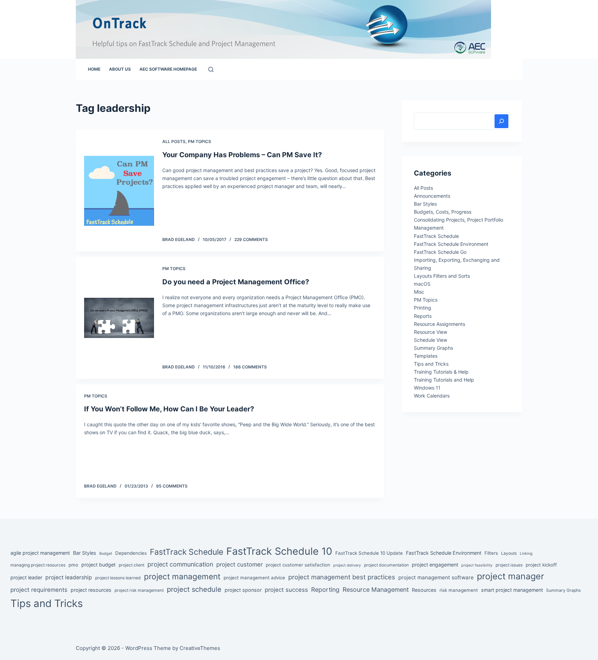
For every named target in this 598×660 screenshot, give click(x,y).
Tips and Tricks (431, 364)
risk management (459, 590)
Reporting (325, 589)
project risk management (139, 590)
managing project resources (37, 565)
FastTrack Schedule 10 (279, 551)
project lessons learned (118, 577)
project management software (436, 577)
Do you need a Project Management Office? (235, 282)
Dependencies (131, 553)
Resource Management (376, 589)
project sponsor (243, 590)
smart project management (512, 590)
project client (131, 565)
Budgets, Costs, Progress (442, 212)
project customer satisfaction (298, 565)
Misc (419, 292)
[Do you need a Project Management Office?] (119, 318)
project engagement (435, 565)
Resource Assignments (439, 324)
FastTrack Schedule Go (440, 252)
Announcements (432, 196)
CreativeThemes (200, 648)
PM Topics (199, 141)
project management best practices (341, 577)
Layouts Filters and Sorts (442, 276)
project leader (26, 577)
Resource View (430, 332)
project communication (180, 564)
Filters (491, 553)
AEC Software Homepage (168, 69)
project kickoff (541, 565)
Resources (424, 590)
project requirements (38, 589)
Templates (425, 356)
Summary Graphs (433, 348)
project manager (510, 576)
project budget (98, 565)
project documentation (386, 565)
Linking (526, 553)
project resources (91, 590)
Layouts (509, 553)
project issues (509, 565)
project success (286, 589)
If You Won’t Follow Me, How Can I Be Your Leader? (169, 409)
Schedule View (430, 340)
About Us (120, 69)
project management (182, 576)
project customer (239, 564)
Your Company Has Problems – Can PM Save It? (242, 155)
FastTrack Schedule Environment (451, 244)
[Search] (211, 69)
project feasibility (476, 565)
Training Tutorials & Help (441, 372)
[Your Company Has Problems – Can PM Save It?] (119, 191)
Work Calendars (432, 396)
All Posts (173, 141)
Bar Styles (425, 204)
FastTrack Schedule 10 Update (369, 553)
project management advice (254, 577)
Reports (423, 316)
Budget (105, 553)
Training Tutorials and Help (444, 380)
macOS (422, 284)
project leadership (68, 577)
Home (94, 69)
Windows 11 (427, 388)
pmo (73, 565)
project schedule (194, 589)
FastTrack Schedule (436, 236)
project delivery (347, 565)
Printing (422, 308)
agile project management (40, 553)
